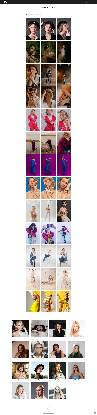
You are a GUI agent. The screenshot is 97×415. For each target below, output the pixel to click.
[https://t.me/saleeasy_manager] (50, 406)
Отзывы (85, 2)
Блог (88, 2)
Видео (54, 2)
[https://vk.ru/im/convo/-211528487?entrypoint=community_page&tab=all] (48, 406)
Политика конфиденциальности (49, 413)
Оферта (44, 413)
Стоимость (62, 2)
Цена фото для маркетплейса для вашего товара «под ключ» (35, 15)
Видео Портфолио (35, 2)
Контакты (91, 2)
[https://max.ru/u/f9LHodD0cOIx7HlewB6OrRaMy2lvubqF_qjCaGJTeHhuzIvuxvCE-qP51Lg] (46, 406)
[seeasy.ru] (5, 2)
